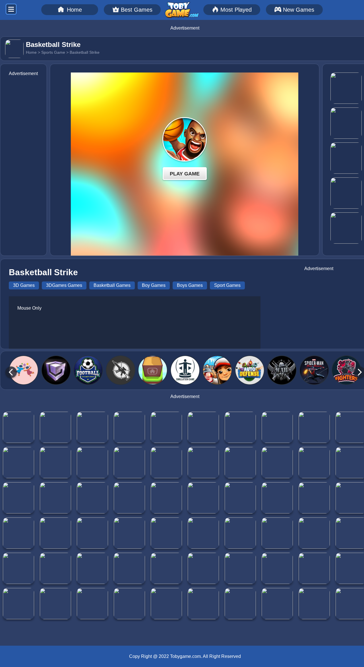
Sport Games (227, 285)
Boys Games (190, 285)
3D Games (24, 285)
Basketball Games (112, 285)
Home (74, 10)
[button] (11, 372)
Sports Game (53, 52)
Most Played (236, 10)
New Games (298, 10)
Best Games (136, 10)
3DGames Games (64, 285)
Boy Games (154, 285)
